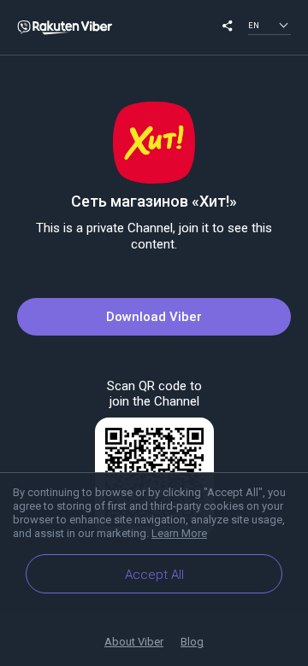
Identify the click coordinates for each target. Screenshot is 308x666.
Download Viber (154, 316)
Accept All (154, 574)
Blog (192, 641)
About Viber (133, 641)
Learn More (179, 533)
